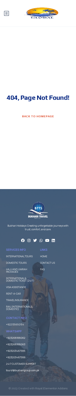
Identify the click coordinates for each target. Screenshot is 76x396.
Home (43, 256)
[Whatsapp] (41, 240)
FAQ (42, 269)
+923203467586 (16, 357)
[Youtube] (47, 240)
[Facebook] (23, 240)
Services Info (16, 250)
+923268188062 (15, 338)
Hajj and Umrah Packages (16, 270)
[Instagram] (29, 240)
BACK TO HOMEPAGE (38, 116)
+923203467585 (15, 351)
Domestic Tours (16, 263)
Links (43, 250)
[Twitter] (35, 240)
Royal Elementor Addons (51, 388)
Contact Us (47, 263)
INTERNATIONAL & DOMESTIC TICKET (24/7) (20, 279)
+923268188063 (15, 344)
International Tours (19, 256)
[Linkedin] (53, 240)
